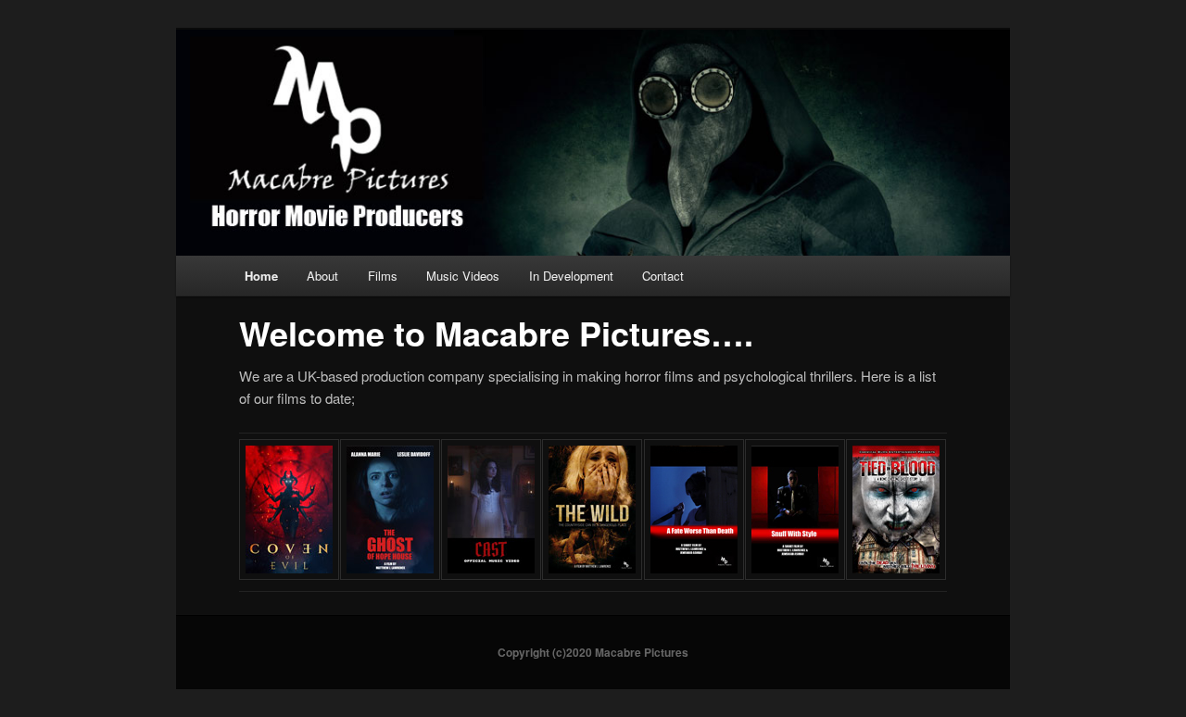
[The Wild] (592, 574)
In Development (571, 275)
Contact (663, 275)
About (322, 275)
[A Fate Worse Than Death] (694, 574)
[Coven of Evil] (289, 574)
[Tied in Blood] (896, 574)
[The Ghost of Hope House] (390, 574)
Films (382, 275)
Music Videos (462, 275)
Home (261, 275)
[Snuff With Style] (795, 574)
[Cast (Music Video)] (491, 574)
